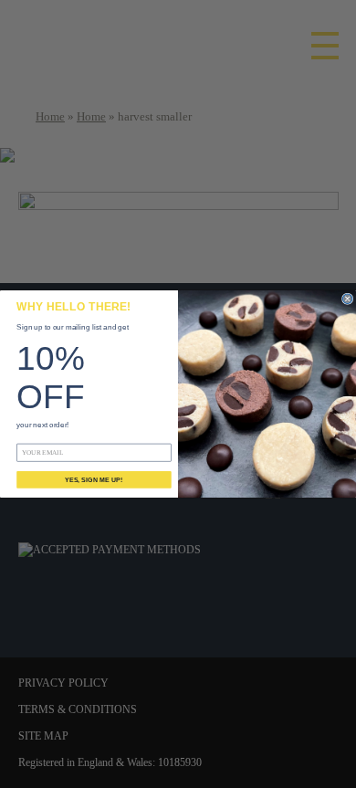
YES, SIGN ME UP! (93, 479)
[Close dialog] (346, 298)
